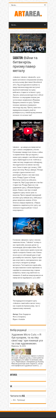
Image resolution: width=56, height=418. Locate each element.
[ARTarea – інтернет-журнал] (28, 15)
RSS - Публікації (19, 400)
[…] (39, 366)
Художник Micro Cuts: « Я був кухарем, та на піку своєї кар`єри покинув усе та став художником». (27, 339)
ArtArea (13, 374)
